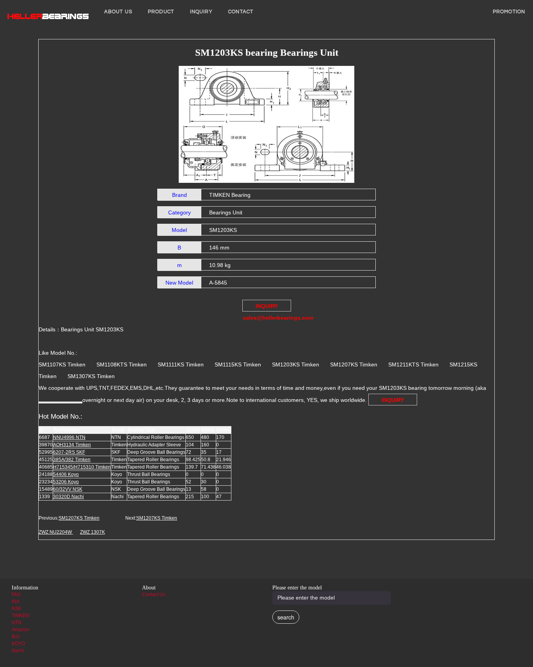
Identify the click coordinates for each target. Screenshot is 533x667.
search (285, 617)
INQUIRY (201, 11)
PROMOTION (509, 11)
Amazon (20, 629)
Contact (240, 11)
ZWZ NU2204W (56, 532)
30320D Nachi (68, 496)
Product (161, 11)
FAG (16, 594)
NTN (16, 622)
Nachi (18, 650)
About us (118, 11)
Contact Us (153, 594)
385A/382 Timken (72, 459)
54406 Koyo (66, 474)
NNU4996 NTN (69, 437)
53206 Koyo (66, 482)
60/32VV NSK (67, 489)
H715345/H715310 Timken (82, 467)
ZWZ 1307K (92, 532)
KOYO (18, 643)
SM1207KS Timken (79, 518)
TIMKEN (20, 615)
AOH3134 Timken (72, 445)
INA (16, 601)
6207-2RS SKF (69, 452)
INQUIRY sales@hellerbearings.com (267, 307)
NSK (16, 608)
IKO (16, 636)
